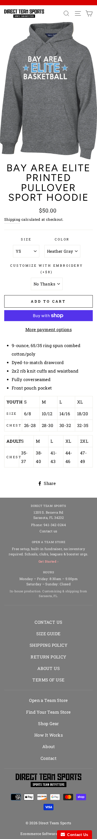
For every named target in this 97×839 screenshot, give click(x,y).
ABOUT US (48, 668)
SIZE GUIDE (48, 633)
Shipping (12, 219)
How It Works (48, 735)
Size (26, 239)
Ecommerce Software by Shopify (48, 833)
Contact (48, 758)
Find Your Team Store (48, 712)
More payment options (48, 329)
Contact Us (76, 835)
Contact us (48, 531)
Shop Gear (48, 723)
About (48, 746)
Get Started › (49, 561)
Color (62, 239)
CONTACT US (48, 622)
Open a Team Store (48, 700)
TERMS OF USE (48, 680)
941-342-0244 (55, 525)
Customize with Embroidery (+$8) (46, 268)
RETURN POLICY (48, 657)
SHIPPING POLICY (48, 645)
